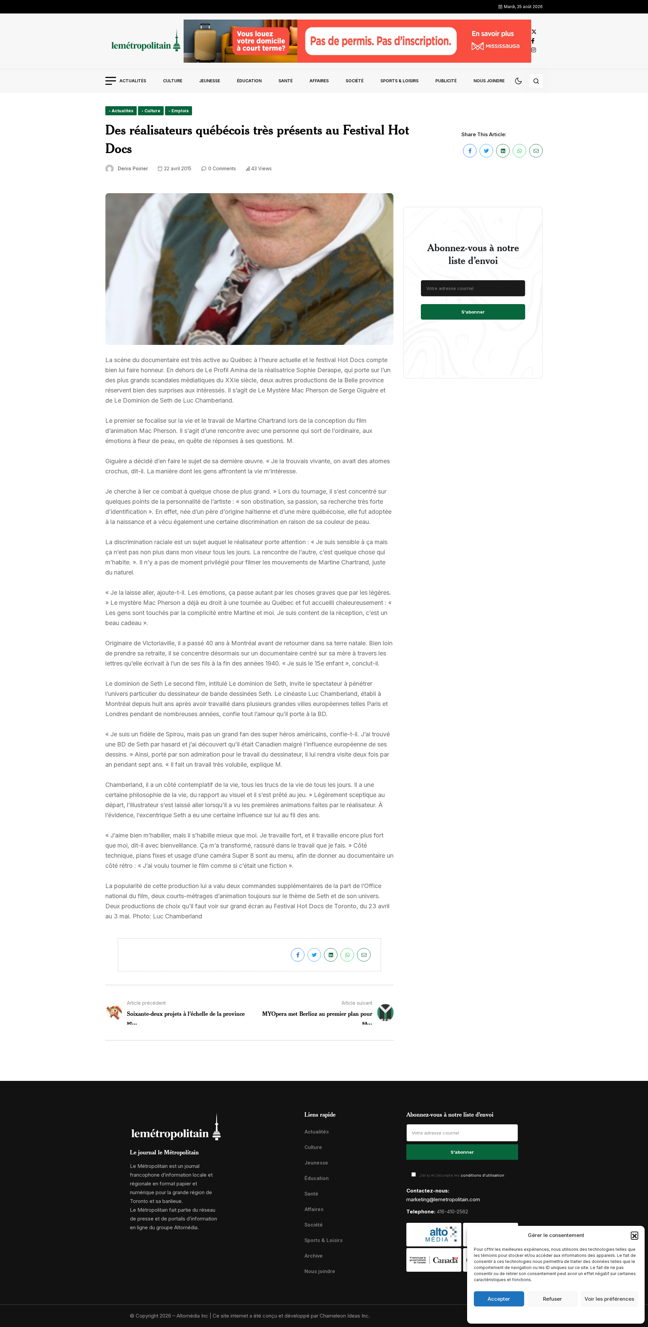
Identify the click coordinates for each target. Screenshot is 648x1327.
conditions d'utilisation (482, 1175)
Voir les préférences (609, 1299)
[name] (144, 41)
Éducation (249, 80)
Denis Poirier (133, 168)
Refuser (552, 1299)
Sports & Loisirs (399, 80)
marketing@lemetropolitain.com (443, 1199)
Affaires (319, 80)
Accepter (499, 1299)
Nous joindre (489, 80)
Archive (313, 1256)
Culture (172, 80)
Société (354, 80)
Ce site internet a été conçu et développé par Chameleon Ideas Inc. (291, 1316)
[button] (634, 1235)
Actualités (132, 80)
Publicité (446, 80)
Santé (285, 80)
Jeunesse (209, 80)
